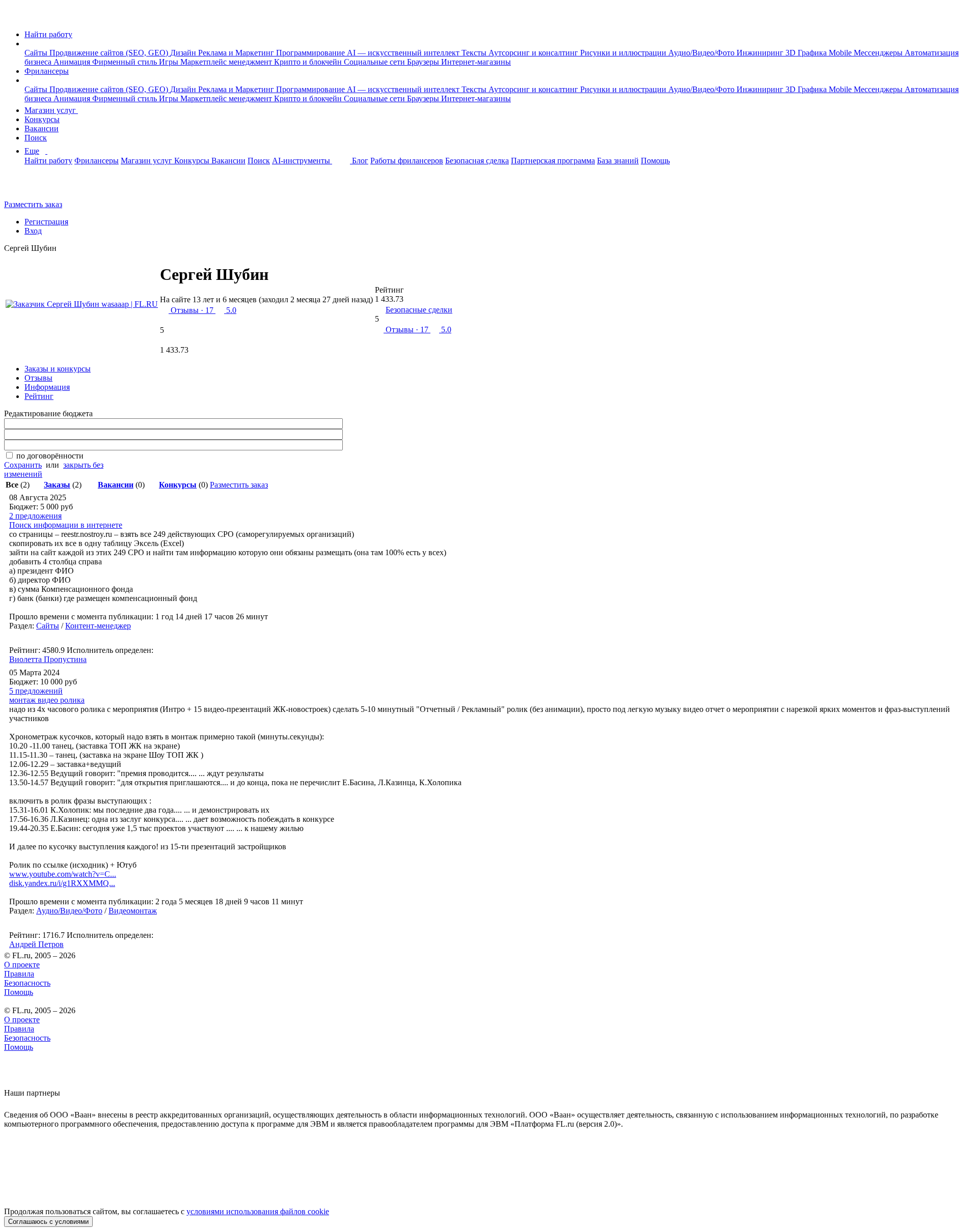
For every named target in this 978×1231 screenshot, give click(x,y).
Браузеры (424, 62)
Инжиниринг (761, 52)
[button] (27, 43)
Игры (169, 62)
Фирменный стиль (125, 62)
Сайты (36, 52)
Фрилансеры (46, 71)
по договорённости (50, 455)
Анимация (72, 62)
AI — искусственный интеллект (404, 52)
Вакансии (41, 128)
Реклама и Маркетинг (237, 52)
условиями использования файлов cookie (257, 1211)
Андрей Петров (36, 944)
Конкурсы (42, 119)
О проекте (22, 964)
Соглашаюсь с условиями (48, 1221)
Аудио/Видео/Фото (702, 52)
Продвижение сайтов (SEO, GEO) (109, 52)
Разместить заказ (33, 204)
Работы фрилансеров (406, 160)
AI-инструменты (302, 160)
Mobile (841, 52)
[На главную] (13, 17)
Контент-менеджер (98, 625)
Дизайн (184, 52)
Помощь (655, 160)
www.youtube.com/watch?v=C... (62, 874)
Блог (360, 160)
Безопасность (27, 983)
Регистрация (46, 221)
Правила (19, 973)
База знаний (618, 160)
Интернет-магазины (476, 62)
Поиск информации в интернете (65, 525)
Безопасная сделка (477, 160)
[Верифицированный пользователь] (280, 278)
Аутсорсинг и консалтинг (534, 52)
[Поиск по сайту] (32, 187)
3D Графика (807, 52)
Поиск (35, 137)
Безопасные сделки (419, 309)
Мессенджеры (879, 52)
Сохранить (23, 465)
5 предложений (36, 690)
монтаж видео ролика (47, 700)
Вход (33, 230)
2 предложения (35, 515)
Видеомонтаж (132, 910)
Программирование (311, 52)
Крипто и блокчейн (309, 62)
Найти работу (48, 34)
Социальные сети (375, 62)
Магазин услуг (51, 110)
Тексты (474, 52)
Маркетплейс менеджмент (227, 62)
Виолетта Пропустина (48, 659)
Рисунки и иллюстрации (624, 52)
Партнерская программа (553, 160)
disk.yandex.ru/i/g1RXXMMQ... (62, 883)
